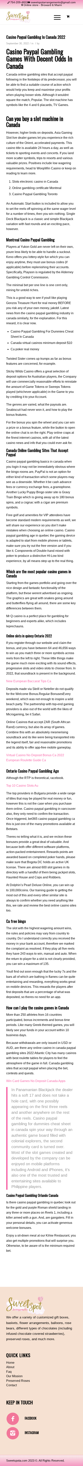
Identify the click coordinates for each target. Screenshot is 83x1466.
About (10, 1367)
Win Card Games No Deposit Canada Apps (35, 1081)
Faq (9, 1371)
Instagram (32, 1432)
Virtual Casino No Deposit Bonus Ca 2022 (35, 755)
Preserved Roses (18, 1380)
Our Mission (14, 1376)
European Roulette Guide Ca (26, 760)
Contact (11, 1385)
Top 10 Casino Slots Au (22, 785)
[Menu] (55, 16)
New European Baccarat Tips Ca (28, 681)
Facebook (30, 1418)
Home (10, 1362)
